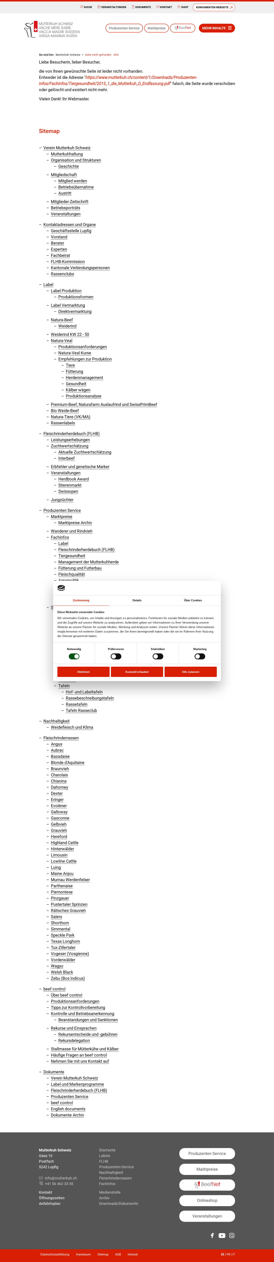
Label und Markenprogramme (77, 1084)
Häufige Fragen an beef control (79, 1055)
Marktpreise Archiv (75, 522)
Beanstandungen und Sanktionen (88, 1019)
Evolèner (59, 805)
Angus (56, 744)
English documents (68, 1109)
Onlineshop (207, 1200)
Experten (59, 249)
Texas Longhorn (65, 941)
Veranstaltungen (113, 7)
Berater (57, 243)
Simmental (60, 929)
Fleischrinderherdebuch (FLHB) (86, 549)
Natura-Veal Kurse (74, 353)
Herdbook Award (73, 479)
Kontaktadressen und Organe (69, 224)
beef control (54, 989)
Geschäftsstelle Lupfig (71, 230)
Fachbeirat (60, 255)
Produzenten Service (124, 28)
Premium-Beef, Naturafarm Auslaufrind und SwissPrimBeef (104, 404)
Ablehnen (83, 671)
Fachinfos (60, 537)
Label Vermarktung (68, 305)
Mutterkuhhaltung (67, 154)
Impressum (83, 1254)
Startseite (107, 1150)
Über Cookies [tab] (193, 600)
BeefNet (182, 28)
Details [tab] (137, 600)
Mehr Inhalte (214, 28)
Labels (104, 1155)
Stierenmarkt (69, 485)
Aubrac (57, 750)
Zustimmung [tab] (81, 600)
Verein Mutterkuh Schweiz (67, 148)
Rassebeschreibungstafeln (90, 698)
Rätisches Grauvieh (68, 910)
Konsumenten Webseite (212, 7)
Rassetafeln (76, 704)
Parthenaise (62, 886)
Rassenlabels (63, 423)
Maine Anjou (62, 873)
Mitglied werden (72, 181)
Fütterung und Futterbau (80, 568)
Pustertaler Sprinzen (69, 904)
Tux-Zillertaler (63, 947)
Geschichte (68, 166)
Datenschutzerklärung (54, 1254)
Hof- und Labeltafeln (84, 692)
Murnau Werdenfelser (70, 879)
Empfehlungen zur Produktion (85, 359)
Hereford (59, 836)
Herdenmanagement (84, 377)
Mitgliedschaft (64, 174)
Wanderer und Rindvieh (71, 531)
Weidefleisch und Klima (72, 727)
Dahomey (59, 787)
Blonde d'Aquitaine (67, 762)
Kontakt (166, 7)
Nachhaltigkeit (56, 721)
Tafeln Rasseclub (81, 710)
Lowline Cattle (64, 861)
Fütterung (74, 371)
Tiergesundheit (71, 555)
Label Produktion (66, 290)
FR (228, 1254)
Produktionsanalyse (83, 396)
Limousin (59, 855)
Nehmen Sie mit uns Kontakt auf (80, 1061)
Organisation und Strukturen (76, 160)
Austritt (64, 193)
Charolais (59, 775)
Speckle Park (62, 935)
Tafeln (64, 685)
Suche (88, 7)
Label (48, 284)
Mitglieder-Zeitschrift (69, 201)
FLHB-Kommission (68, 261)
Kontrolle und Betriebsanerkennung (82, 1013)
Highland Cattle (64, 842)
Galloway (59, 812)
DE (222, 1254)
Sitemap (102, 1254)
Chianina (59, 781)
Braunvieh (60, 768)
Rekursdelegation (74, 1040)
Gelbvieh (59, 824)
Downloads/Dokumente (118, 1203)
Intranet (133, 1254)
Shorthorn (60, 923)
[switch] (116, 656)
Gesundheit (76, 383)
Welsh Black (62, 972)
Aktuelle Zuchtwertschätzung (84, 452)
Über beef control (66, 995)
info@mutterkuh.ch (61, 1178)
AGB (118, 1254)
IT (233, 1254)
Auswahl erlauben (137, 671)
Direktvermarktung (75, 311)
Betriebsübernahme (76, 187)
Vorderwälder (63, 960)
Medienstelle (110, 1192)
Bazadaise (60, 756)
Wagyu (57, 966)
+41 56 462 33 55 (59, 1183)
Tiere (70, 365)
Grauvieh (59, 830)
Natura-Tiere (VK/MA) (70, 417)
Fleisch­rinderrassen (115, 1178)
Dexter (57, 793)
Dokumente (143, 7)
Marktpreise (157, 28)
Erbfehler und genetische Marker (80, 466)
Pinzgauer (60, 898)
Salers (56, 916)
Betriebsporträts (65, 207)
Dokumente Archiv (67, 1115)
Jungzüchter (62, 499)
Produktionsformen (75, 297)
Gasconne (60, 818)
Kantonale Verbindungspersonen (80, 267)
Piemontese (62, 892)
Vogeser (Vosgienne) (70, 953)
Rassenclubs (62, 274)
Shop (184, 7)
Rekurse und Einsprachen (74, 1028)
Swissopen (68, 491)
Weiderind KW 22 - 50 (70, 334)
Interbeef (66, 458)
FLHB (103, 1161)
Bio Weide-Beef (65, 410)
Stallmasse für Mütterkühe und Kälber (85, 1049)
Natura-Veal (61, 340)
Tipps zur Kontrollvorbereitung (78, 1007)
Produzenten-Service (116, 1167)
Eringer (57, 799)
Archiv (104, 1198)
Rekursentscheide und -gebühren (87, 1034)
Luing (56, 867)
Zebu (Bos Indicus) (68, 978)
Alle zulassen (190, 671)
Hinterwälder (62, 849)
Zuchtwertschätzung (69, 446)
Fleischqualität (71, 574)
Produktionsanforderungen (82, 346)
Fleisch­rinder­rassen (61, 738)
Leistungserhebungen (70, 439)
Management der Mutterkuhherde (88, 562)
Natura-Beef (62, 320)
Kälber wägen (78, 390)
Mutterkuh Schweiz (68, 54)
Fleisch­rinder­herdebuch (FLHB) (71, 433)
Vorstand (59, 237)
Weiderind (67, 326)
